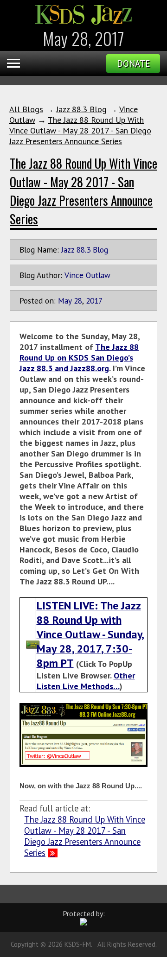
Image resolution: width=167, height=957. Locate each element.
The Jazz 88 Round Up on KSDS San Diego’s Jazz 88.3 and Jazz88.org (79, 358)
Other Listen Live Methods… (86, 680)
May (64, 300)
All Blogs (26, 109)
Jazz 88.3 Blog (81, 109)
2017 (94, 300)
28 (78, 300)
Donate (133, 63)
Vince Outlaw (87, 275)
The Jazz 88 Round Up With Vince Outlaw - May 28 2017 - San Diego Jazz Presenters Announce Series (80, 130)
